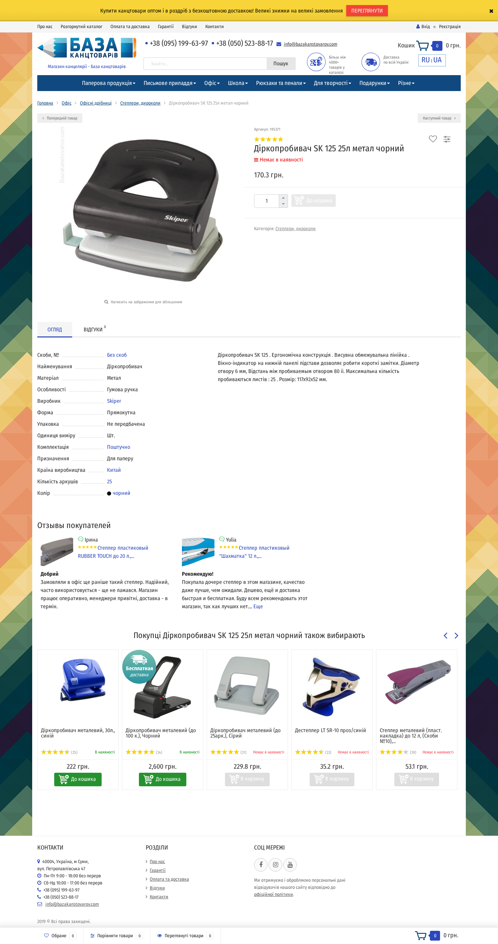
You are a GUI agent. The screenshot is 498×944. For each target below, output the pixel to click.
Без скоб (117, 355)
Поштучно (118, 447)
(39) (412, 752)
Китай (114, 470)
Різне (404, 83)
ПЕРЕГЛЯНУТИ (367, 10)
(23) (327, 752)
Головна (45, 103)
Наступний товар (437, 118)
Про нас (45, 26)
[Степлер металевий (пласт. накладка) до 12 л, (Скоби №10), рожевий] (417, 682)
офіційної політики (273, 894)
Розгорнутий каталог (81, 26)
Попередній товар (61, 118)
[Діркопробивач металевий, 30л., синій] (78, 677)
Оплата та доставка (130, 26)
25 (109, 481)
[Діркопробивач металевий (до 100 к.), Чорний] (163, 687)
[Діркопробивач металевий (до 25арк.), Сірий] (247, 687)
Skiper (114, 401)
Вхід (425, 26)
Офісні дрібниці (96, 103)
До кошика (319, 200)
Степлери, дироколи (140, 103)
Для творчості (331, 83)
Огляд (54, 329)
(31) (243, 752)
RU (425, 59)
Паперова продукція (107, 83)
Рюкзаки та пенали (279, 83)
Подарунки (372, 83)
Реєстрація (450, 26)
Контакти (214, 26)
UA (437, 59)
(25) (74, 752)
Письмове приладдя (168, 83)
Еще (258, 606)
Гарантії (166, 26)
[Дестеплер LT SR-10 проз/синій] (332, 687)
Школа (236, 83)
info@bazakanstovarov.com (310, 44)
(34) (158, 752)
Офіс (210, 83)
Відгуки (189, 26)
